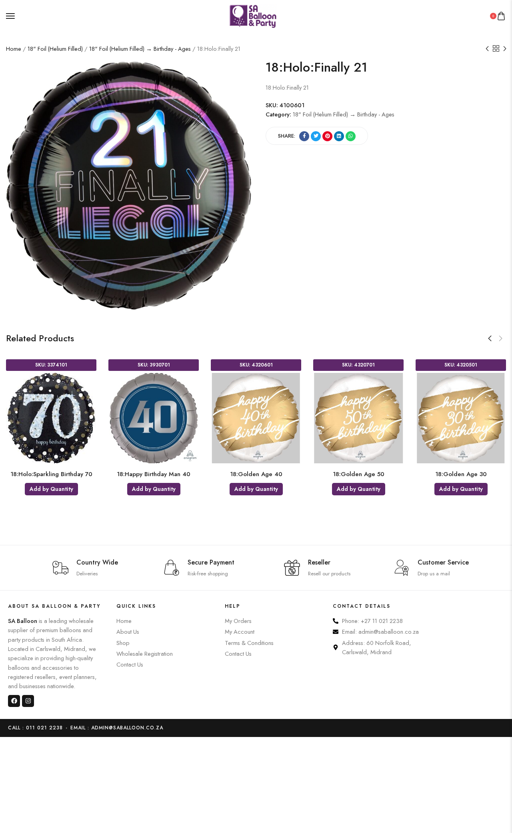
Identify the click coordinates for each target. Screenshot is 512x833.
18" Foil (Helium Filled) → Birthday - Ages (140, 48)
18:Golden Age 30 (461, 474)
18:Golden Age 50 (358, 474)
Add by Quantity (51, 489)
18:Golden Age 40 (256, 474)
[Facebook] (14, 701)
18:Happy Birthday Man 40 (153, 474)
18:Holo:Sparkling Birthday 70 (51, 474)
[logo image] (253, 15)
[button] (489, 338)
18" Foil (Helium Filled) (55, 48)
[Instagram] (28, 701)
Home (13, 48)
